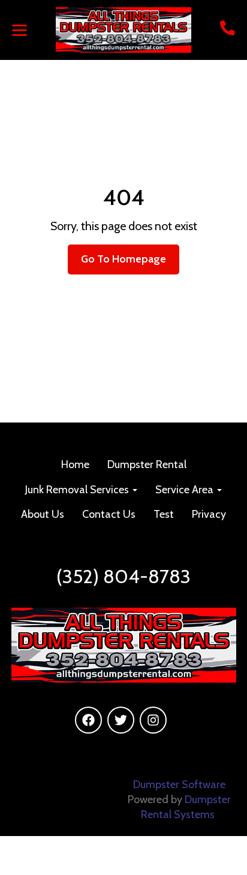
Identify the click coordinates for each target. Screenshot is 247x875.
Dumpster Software (179, 784)
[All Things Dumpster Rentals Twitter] (120, 720)
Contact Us (108, 514)
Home (75, 464)
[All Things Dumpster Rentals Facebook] (88, 720)
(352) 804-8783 (123, 576)
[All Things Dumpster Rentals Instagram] (153, 720)
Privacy (209, 514)
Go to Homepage (123, 258)
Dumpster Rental (146, 464)
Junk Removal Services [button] (78, 489)
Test (163, 514)
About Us (42, 514)
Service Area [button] (185, 489)
